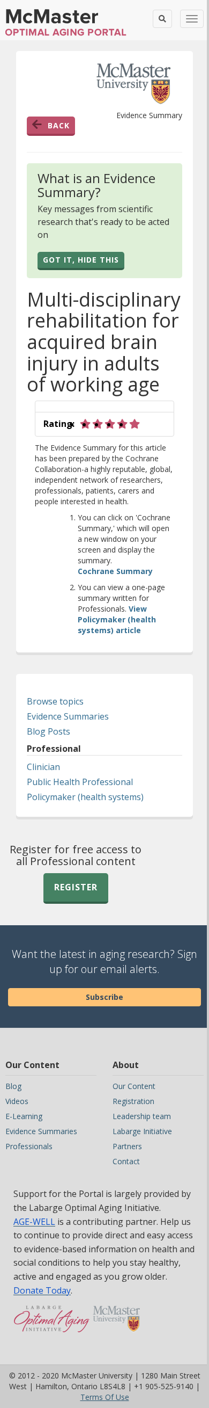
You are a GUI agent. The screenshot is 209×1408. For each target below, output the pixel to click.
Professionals (29, 1146)
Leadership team (142, 1116)
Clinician (43, 767)
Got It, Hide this (81, 260)
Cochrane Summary (115, 571)
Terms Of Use (104, 1397)
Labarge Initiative (142, 1131)
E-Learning (23, 1116)
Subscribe (104, 997)
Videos (16, 1101)
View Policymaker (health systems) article (117, 619)
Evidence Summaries (68, 716)
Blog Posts (48, 731)
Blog (13, 1086)
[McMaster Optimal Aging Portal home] (51, 1324)
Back (59, 125)
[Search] (162, 19)
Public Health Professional (80, 782)
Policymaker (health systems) (85, 797)
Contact (126, 1161)
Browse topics (55, 701)
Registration (133, 1101)
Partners (127, 1146)
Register (76, 887)
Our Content (134, 1086)
